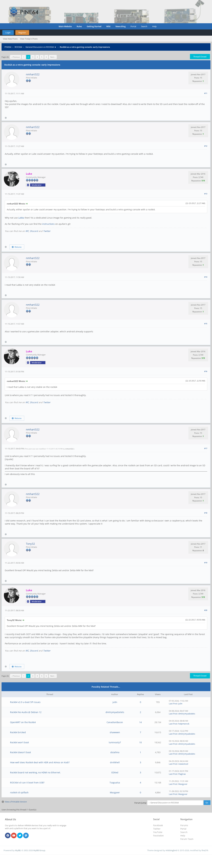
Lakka (21, 217)
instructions (48, 223)
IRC (27, 231)
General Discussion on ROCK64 (39, 47)
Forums (184, 825)
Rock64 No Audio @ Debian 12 (25, 712)
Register (22, 32)
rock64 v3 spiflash (19, 792)
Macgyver (182, 784)
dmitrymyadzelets (115, 712)
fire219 (205, 850)
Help (154, 26)
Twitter (46, 231)
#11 (205, 93)
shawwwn (115, 732)
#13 (205, 194)
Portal (133, 26)
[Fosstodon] (26, 835)
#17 (205, 448)
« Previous (15, 57)
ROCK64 (18, 47)
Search (144, 26)
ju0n (115, 702)
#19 (205, 562)
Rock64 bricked (18, 732)
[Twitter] (20, 835)
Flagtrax (182, 774)
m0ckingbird (171, 850)
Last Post (173, 703)
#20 (205, 610)
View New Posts (10, 38)
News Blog (120, 26)
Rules (79, 26)
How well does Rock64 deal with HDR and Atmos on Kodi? (40, 762)
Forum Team (186, 838)
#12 (205, 146)
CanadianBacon (115, 722)
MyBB (17, 850)
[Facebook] (8, 835)
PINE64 (8, 47)
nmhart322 (33, 74)
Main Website (65, 26)
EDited (114, 772)
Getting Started (94, 26)
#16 (205, 371)
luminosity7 (115, 742)
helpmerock (183, 723)
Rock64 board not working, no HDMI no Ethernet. (35, 772)
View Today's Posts (29, 38)
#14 (205, 277)
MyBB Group (39, 850)
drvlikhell (115, 762)
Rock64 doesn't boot (20, 752)
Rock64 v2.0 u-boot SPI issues (25, 702)
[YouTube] (14, 835)
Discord (34, 231)
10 (140, 742)
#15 (205, 323)
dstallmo (114, 752)
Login (8, 32)
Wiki (108, 26)
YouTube (157, 832)
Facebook (158, 825)
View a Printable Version (16, 801)
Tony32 (30, 543)
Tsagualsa (115, 782)
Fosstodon (158, 835)
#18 (205, 513)
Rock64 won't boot (19, 742)
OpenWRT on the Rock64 (23, 722)
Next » (52, 57)
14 (140, 722)
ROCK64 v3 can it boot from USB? (27, 782)
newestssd (183, 763)
